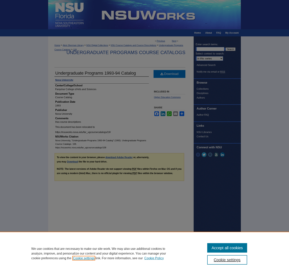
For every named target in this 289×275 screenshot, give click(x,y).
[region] (144, 253)
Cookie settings (84, 258)
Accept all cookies (227, 248)
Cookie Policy (154, 258)
